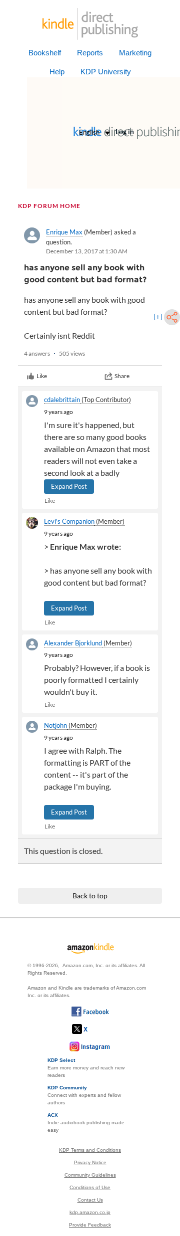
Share (122, 376)
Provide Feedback (90, 1225)
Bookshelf (44, 52)
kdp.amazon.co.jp (90, 1212)
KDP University (105, 71)
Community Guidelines (90, 1175)
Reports (90, 52)
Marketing (135, 52)
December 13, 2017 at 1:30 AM (87, 251)
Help (57, 71)
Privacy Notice (90, 1162)
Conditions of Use (90, 1187)
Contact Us (90, 1200)
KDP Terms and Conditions (90, 1150)
